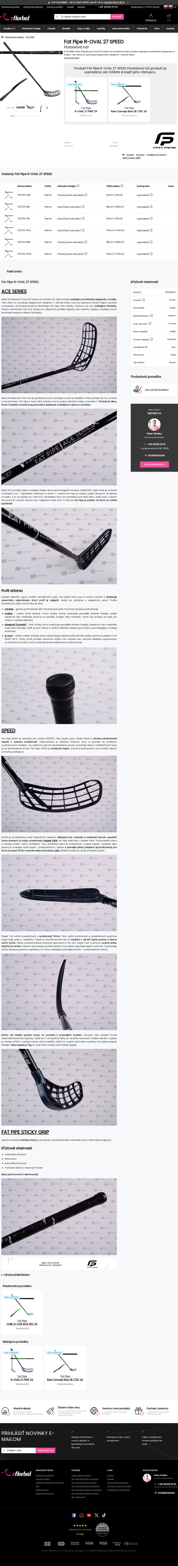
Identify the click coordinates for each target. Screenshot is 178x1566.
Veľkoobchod (42, 1490)
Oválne (9, 613)
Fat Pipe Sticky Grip (25, 1132)
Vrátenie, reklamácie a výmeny (50, 1482)
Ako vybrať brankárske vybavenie (86, 1490)
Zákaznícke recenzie (80, 1529)
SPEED (8, 730)
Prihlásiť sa (45, 1450)
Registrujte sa (137, 7)
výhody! (156, 7)
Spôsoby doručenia (45, 1475)
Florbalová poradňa (10, 7)
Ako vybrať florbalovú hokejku (84, 1479)
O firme (110, 1475)
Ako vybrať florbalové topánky (85, 1493)
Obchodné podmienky (117, 1482)
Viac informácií (71, 57)
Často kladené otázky (81, 1475)
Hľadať (117, 17)
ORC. (57, 850)
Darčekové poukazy (45, 1493)
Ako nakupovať (78, 1497)
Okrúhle (9, 609)
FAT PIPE (30, 37)
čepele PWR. (50, 840)
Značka (130, 154)
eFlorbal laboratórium (33, 7)
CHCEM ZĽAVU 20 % (114, 2)
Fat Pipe (114, 145)
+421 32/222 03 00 (108, 6)
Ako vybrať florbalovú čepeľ (84, 1482)
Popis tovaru (14, 271)
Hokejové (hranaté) (15, 624)
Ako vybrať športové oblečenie (85, 1486)
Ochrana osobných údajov (119, 1486)
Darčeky (81, 7)
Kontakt (70, 7)
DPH (37, 1486)
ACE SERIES (14, 291)
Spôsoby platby (43, 1479)
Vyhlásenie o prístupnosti (118, 1490)
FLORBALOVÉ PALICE (156, 154)
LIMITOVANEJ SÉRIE (131, 157)
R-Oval (8, 635)
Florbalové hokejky (14, 37)
